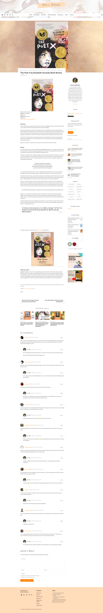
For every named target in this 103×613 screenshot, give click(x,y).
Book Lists (43, 14)
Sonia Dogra (28, 362)
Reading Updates (79, 199)
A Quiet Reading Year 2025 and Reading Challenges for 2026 (77, 149)
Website (23, 573)
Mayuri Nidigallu (28, 469)
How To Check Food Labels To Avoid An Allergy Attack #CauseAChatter (30, 301)
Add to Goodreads (31, 119)
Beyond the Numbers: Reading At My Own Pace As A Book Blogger (77, 168)
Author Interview (71, 184)
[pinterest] (10, 14)
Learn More (75, 104)
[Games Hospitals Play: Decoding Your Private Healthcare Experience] (81, 220)
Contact (72, 14)
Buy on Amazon (23, 119)
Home (30, 14)
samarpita (27, 384)
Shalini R (27, 489)
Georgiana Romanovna (27, 288)
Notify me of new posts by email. (28, 577)
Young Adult (60, 70)
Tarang (26, 337)
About (66, 14)
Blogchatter (39, 230)
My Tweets (70, 208)
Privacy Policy (39, 609)
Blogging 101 (60, 14)
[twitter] (2, 14)
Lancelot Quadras (29, 510)
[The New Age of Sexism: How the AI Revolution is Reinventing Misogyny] (81, 232)
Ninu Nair (27, 404)
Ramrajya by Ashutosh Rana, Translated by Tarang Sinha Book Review (57, 324)
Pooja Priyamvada (29, 425)
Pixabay (34, 288)
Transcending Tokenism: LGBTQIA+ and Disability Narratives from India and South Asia (74, 161)
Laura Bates (70, 234)
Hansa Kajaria (28, 531)
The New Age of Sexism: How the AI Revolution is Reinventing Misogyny (74, 231)
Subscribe (70, 132)
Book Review (42, 70)
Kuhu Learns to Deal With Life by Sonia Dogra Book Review (26, 324)
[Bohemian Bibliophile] (51, 8)
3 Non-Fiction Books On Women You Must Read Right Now (54, 301)
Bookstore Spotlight (71, 194)
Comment (24, 558)
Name (23, 569)
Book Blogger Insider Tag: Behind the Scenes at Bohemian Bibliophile (76, 175)
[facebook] (7, 14)
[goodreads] (12, 14)
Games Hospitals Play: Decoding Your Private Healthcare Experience (74, 219)
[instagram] (5, 14)
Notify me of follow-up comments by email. (30, 575)
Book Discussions (52, 14)
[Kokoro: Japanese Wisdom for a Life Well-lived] (81, 226)
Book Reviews (37, 14)
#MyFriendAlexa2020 (34, 70)
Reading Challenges (71, 199)
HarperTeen (53, 70)
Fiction (48, 70)
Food (79, 194)
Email (45, 569)
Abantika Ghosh (71, 222)
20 (64, 70)
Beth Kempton (71, 227)
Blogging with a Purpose (71, 186)
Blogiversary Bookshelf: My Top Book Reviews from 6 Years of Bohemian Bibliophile (41, 324)
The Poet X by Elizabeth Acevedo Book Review (41, 73)
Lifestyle (37, 603)
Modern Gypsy (28, 447)
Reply (62, 337)
